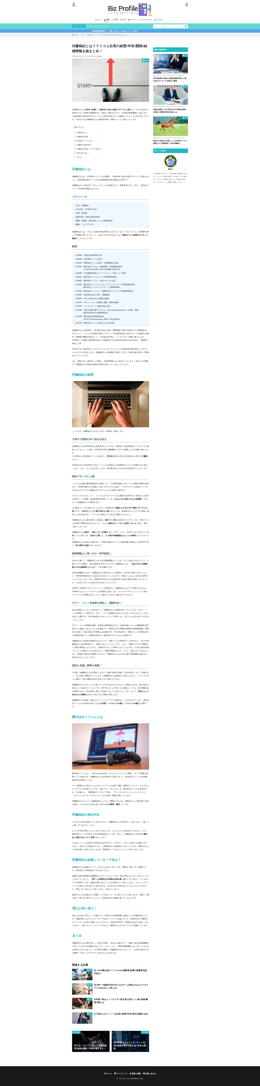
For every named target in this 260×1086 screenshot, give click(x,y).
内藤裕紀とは (80, 132)
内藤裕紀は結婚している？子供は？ (88, 149)
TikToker (159, 19)
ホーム (99, 19)
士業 (124, 19)
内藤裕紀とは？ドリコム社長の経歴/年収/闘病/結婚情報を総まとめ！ (107, 35)
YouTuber (133, 19)
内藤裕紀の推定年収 (83, 145)
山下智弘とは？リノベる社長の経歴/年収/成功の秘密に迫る (121, 1014)
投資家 (115, 19)
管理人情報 (136, 1073)
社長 (107, 19)
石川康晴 (89, 26)
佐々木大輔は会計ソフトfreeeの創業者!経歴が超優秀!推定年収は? (120, 971)
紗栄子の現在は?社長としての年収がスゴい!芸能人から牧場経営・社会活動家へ (170, 142)
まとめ (78, 157)
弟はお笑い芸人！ (82, 153)
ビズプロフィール (136, 1078)
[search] (185, 26)
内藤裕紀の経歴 (81, 137)
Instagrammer (146, 19)
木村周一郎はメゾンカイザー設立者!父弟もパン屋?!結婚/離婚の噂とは (121, 1000)
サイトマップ (121, 1073)
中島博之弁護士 (104, 26)
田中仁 (95, 26)
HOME (76, 35)
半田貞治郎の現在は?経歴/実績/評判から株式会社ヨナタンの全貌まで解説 (169, 79)
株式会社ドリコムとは (83, 141)
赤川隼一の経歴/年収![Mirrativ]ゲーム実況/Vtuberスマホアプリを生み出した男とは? (121, 986)
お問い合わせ (150, 1073)
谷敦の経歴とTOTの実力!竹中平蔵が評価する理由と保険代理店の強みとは (170, 110)
